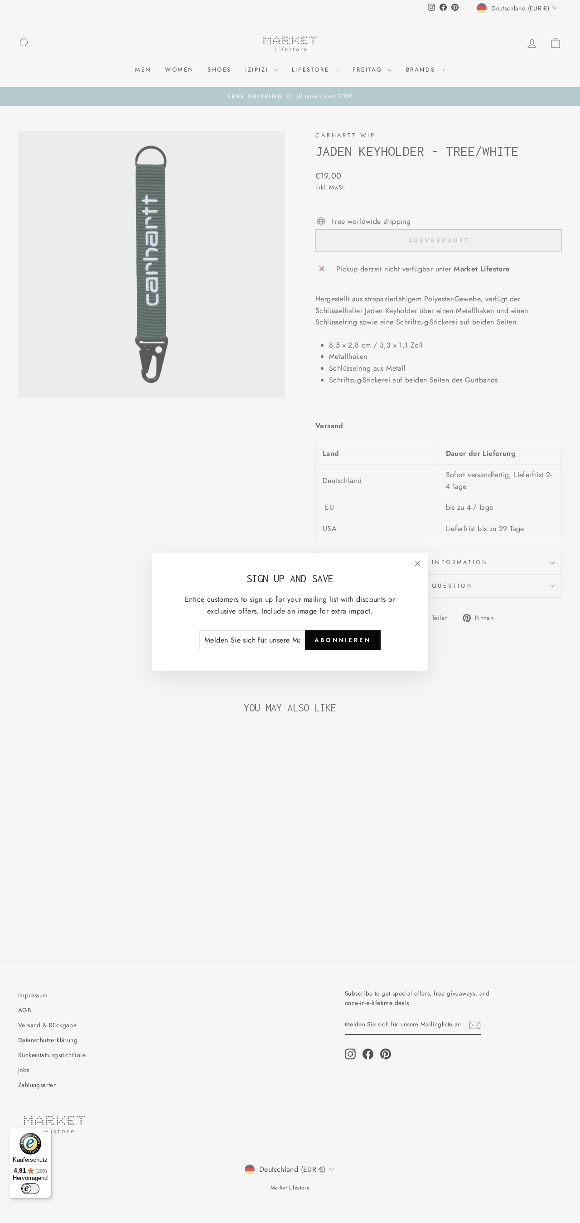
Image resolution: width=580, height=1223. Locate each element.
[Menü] (45, 1133)
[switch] (30, 1188)
